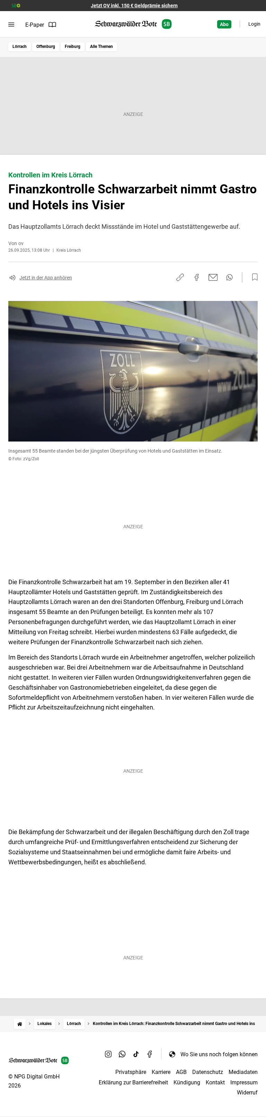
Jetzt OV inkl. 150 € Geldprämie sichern (134, 5)
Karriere (161, 1072)
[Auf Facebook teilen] (197, 277)
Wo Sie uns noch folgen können (219, 1054)
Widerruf (247, 1092)
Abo (224, 24)
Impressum (244, 1082)
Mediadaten (243, 1072)
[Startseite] (20, 1024)
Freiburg (72, 46)
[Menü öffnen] (11, 25)
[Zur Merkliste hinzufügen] (253, 277)
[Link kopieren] (180, 277)
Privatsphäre (130, 1072)
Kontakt (215, 1082)
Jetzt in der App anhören (45, 277)
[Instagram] (108, 1054)
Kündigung (187, 1082)
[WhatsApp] (122, 1054)
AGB (181, 1072)
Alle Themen (101, 46)
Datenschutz (207, 1072)
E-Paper (34, 25)
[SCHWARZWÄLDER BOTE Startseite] (133, 24)
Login (254, 24)
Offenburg (45, 46)
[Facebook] (150, 1054)
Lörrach (19, 46)
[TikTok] (136, 1054)
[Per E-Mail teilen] (213, 277)
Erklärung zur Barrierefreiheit (133, 1082)
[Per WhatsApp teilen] (229, 277)
